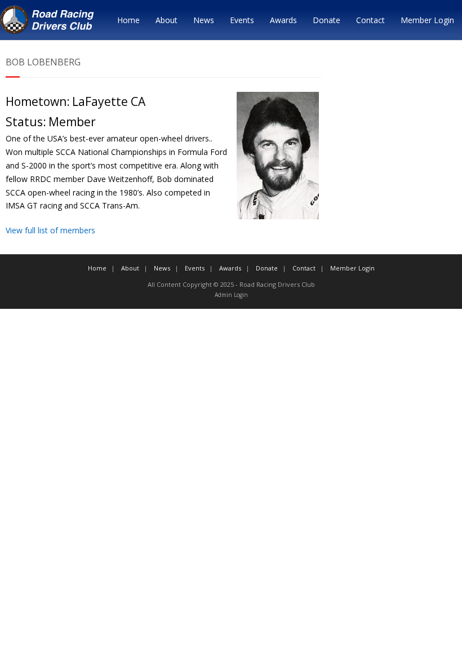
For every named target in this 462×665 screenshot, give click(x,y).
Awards (283, 20)
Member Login (427, 20)
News (203, 20)
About (166, 20)
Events (242, 20)
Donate (326, 20)
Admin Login (231, 295)
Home (128, 20)
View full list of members (50, 230)
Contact (370, 20)
